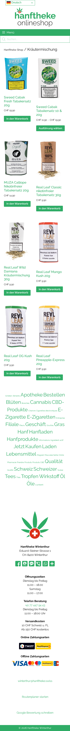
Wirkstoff (49, 476)
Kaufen (33, 446)
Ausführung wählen (50, 128)
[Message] (31, 564)
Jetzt (19, 446)
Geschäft (35, 424)
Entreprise (60, 418)
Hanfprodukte (22, 439)
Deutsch (16, 2)
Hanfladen (41, 432)
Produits (28, 462)
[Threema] (24, 564)
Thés (18, 477)
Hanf (23, 432)
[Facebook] (18, 564)
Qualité (10, 470)
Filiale (12, 424)
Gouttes (50, 425)
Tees (10, 476)
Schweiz (23, 469)
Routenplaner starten (35, 696)
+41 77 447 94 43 (35, 605)
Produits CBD (38, 462)
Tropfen (29, 476)
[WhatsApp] (45, 564)
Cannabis (40, 402)
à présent (39, 485)
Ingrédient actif (56, 440)
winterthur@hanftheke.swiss (35, 681)
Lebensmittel (21, 454)
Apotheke (32, 395)
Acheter (8, 396)
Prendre (20, 462)
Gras (59, 424)
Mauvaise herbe (51, 455)
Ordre (61, 455)
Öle (31, 484)
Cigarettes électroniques (46, 411)
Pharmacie (11, 462)
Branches (25, 403)
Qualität (54, 461)
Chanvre (32, 411)
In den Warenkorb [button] (17, 118)
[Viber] (38, 564)
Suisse (60, 470)
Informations (44, 440)
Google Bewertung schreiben (35, 712)
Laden (49, 446)
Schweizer (45, 469)
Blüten (13, 402)
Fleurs (22, 425)
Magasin (40, 455)
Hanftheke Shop (13, 49)
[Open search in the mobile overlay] (35, 39)
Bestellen (54, 395)
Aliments (16, 396)
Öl (62, 476)
